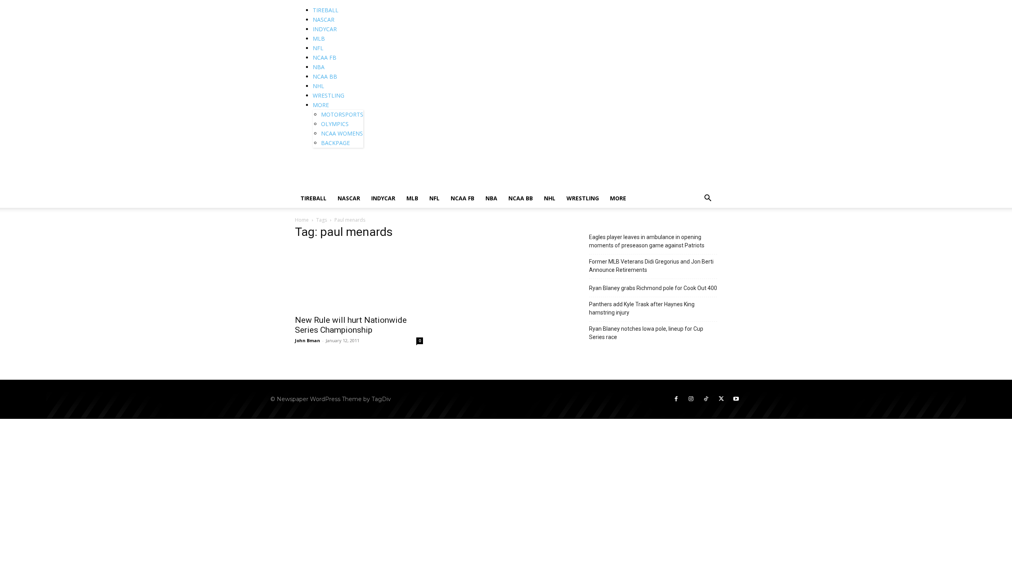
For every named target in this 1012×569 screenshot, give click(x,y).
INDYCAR (325, 29)
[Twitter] (721, 399)
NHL (318, 86)
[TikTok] (706, 399)
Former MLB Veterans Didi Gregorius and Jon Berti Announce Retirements (651, 265)
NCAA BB (325, 76)
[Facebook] (676, 399)
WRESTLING (328, 95)
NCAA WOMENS (342, 133)
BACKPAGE (335, 143)
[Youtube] (736, 399)
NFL (318, 48)
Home (302, 220)
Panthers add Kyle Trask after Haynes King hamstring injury (642, 308)
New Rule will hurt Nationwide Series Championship (351, 325)
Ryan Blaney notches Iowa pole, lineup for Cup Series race (646, 333)
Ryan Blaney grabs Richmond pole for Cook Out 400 (653, 288)
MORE (321, 105)
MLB (319, 38)
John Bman (307, 340)
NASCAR (323, 19)
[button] (707, 199)
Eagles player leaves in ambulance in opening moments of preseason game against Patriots (646, 241)
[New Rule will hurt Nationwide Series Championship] (359, 278)
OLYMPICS (335, 124)
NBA (319, 67)
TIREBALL (325, 10)
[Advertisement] (458, 171)
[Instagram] (691, 399)
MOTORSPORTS (342, 114)
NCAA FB (324, 57)
